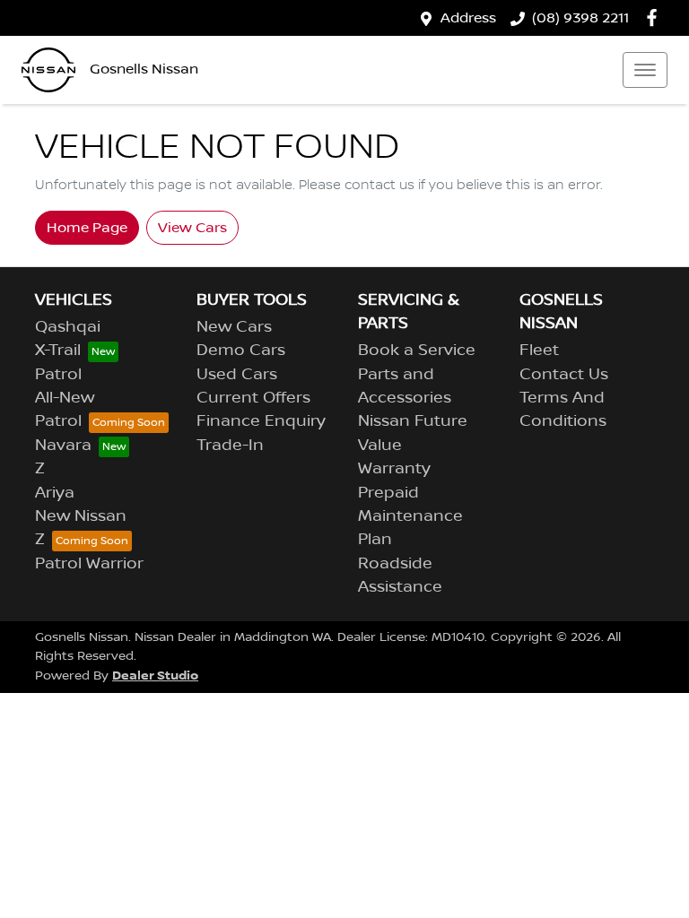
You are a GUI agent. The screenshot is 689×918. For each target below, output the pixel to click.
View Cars (192, 228)
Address (468, 18)
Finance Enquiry (261, 421)
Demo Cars (240, 350)
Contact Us (563, 375)
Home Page (87, 228)
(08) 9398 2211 (580, 18)
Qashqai (67, 327)
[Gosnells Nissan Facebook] (655, 17)
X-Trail (58, 350)
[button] (645, 70)
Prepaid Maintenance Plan (410, 516)
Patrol (58, 375)
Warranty (394, 469)
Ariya (54, 493)
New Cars (234, 327)
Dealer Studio (155, 675)
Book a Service (416, 350)
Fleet (539, 350)
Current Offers (253, 398)
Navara (63, 445)
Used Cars (236, 375)
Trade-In (230, 445)
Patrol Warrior (89, 564)
